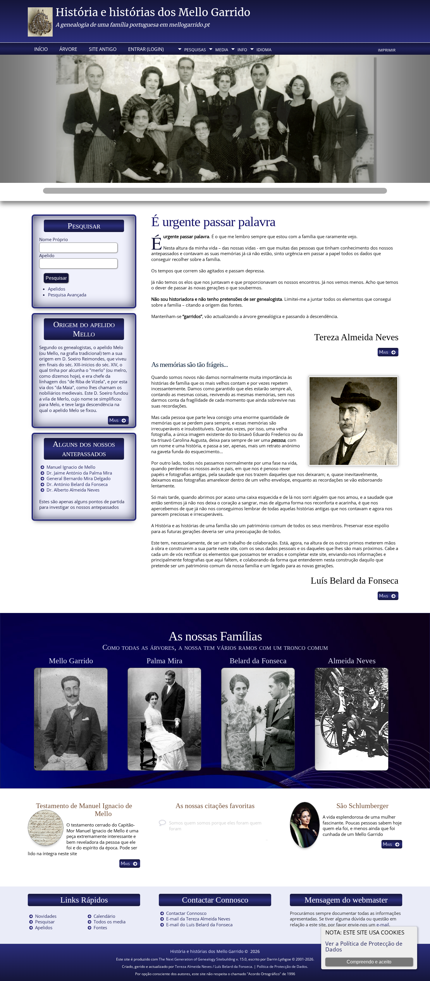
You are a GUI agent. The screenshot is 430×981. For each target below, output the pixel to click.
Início (41, 49)
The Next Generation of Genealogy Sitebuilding (197, 959)
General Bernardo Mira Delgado (79, 478)
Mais (383, 352)
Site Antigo (102, 49)
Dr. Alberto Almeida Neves (73, 490)
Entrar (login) (146, 49)
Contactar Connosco (186, 913)
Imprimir (386, 50)
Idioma (264, 49)
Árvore (68, 49)
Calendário (104, 916)
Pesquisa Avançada (67, 295)
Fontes (100, 927)
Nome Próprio (53, 239)
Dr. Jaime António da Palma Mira (79, 473)
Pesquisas (195, 49)
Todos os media (109, 922)
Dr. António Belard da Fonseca (77, 484)
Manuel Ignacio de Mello (71, 467)
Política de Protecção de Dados (282, 966)
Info (242, 49)
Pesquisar (45, 922)
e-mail (382, 924)
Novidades (45, 916)
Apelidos (56, 289)
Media (221, 49)
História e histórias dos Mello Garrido (153, 12)
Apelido (46, 255)
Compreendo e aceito (369, 961)
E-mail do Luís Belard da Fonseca (199, 924)
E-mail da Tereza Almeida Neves (198, 919)
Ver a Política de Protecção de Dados (364, 946)
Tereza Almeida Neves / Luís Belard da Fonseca (213, 966)
